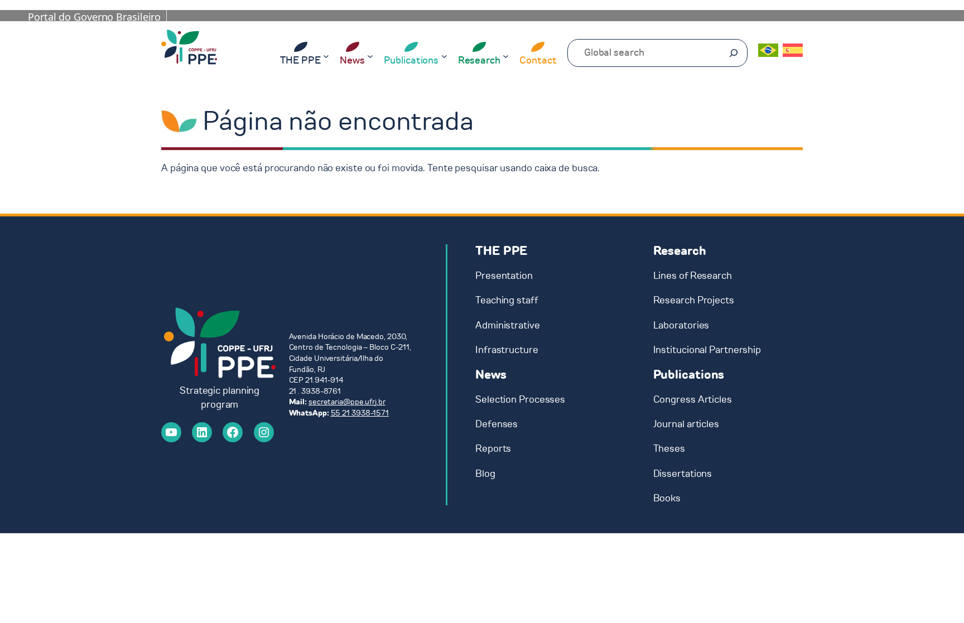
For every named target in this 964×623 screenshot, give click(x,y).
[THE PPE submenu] (326, 55)
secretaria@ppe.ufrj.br (347, 402)
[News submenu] (370, 55)
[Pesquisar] (733, 53)
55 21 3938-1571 (360, 413)
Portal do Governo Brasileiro (94, 16)
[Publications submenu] (444, 55)
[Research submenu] (506, 55)
